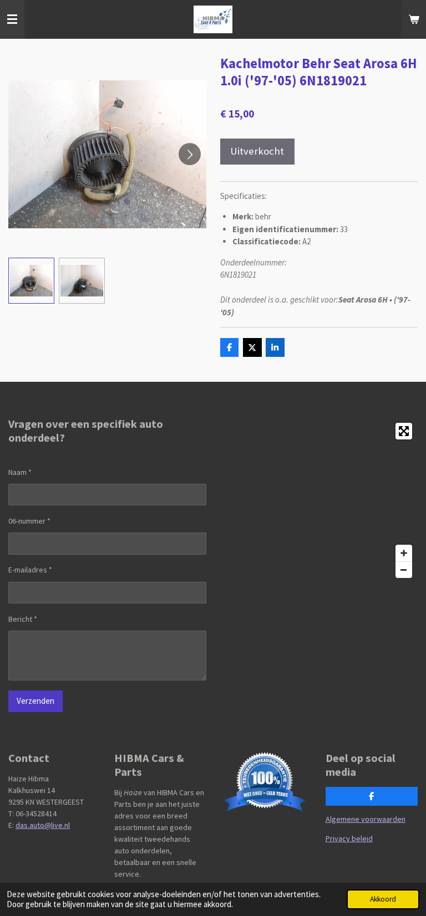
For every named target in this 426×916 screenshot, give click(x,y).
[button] (31, 281)
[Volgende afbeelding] (190, 154)
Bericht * (22, 619)
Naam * (20, 472)
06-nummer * (29, 521)
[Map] (319, 500)
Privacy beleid (349, 838)
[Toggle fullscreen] (403, 431)
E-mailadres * (30, 570)
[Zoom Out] (403, 569)
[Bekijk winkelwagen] (414, 19)
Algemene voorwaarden (365, 819)
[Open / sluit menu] (12, 19)
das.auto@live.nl (43, 825)
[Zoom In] (403, 553)
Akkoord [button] (383, 899)
